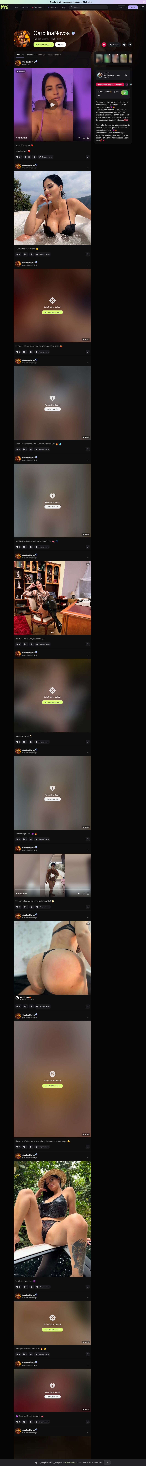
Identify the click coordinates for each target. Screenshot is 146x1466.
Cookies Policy (70, 1463)
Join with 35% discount (52, 312)
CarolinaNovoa (28, 61)
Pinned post (26, 64)
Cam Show (38, 7)
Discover (25, 7)
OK (107, 1462)
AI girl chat (87, 2)
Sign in (121, 7)
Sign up (132, 7)
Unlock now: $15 (52, 507)
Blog (63, 7)
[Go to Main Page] (4, 7)
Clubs (16, 7)
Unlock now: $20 (52, 799)
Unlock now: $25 (52, 409)
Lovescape (67, 2)
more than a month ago (29, 168)
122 (28, 157)
